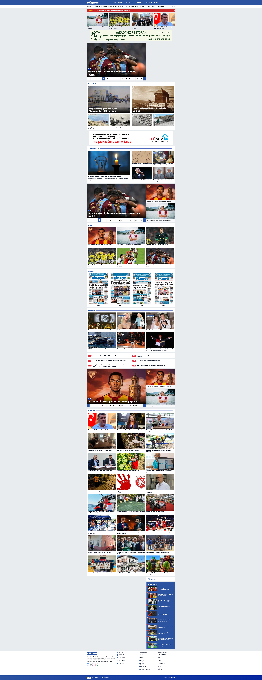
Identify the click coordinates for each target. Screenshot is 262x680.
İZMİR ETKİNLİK (143, 665)
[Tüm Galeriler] (173, 84)
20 (141, 220)
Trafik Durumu (122, 657)
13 (133, 78)
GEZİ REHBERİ (160, 6)
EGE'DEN (149, 2)
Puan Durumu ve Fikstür (124, 658)
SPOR (119, 6)
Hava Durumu (121, 654)
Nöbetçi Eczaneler (123, 652)
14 (137, 78)
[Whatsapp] (98, 664)
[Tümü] (173, 271)
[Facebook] (88, 664)
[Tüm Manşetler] (173, 148)
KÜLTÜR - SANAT (144, 666)
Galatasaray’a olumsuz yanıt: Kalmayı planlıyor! (150, 360)
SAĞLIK (159, 658)
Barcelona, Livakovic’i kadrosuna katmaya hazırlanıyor (152, 365)
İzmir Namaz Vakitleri (123, 655)
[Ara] (174, 2)
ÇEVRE (148, 6)
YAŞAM (159, 668)
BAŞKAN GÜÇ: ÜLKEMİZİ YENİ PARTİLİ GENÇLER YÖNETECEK (109, 360)
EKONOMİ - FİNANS (106, 6)
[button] (172, 11)
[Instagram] (93, 664)
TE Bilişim (173, 677)
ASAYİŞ (115, 6)
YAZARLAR (140, 2)
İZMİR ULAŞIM (161, 665)
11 (126, 78)
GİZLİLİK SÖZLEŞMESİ (145, 669)
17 (133, 220)
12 (130, 78)
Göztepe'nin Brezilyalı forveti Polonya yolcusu (105, 355)
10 (122, 78)
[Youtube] (95, 664)
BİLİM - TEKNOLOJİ (140, 6)
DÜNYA (153, 6)
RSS (90, 677)
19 (138, 220)
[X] (90, 664)
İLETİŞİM (160, 669)
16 (130, 220)
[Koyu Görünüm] (172, 6)
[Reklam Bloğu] (131, 35)
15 (141, 78)
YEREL (159, 657)
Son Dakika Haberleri (123, 662)
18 (136, 220)
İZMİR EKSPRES (129, 2)
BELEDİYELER (96, 6)
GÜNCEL (89, 6)
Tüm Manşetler (122, 660)
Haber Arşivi (121, 663)
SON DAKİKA (118, 2)
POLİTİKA (125, 6)
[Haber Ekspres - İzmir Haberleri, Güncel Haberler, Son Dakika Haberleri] (93, 3)
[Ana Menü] (174, 6)
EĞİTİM (142, 662)
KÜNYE (156, 2)
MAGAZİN (131, 6)
